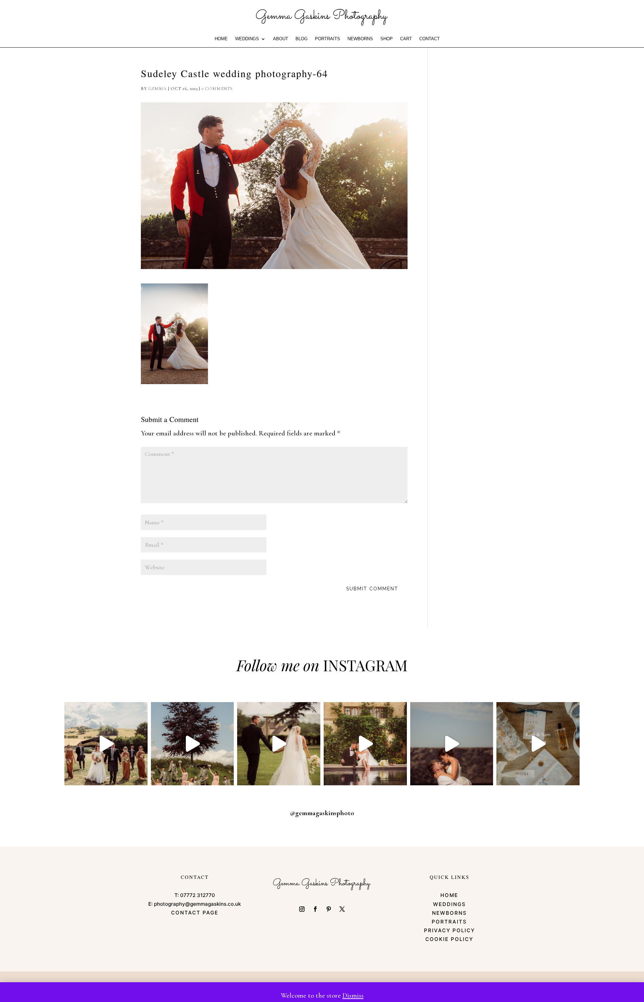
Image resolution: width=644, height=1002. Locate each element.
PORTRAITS (327, 39)
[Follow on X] (342, 909)
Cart (406, 39)
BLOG (302, 39)
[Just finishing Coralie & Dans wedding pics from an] (192, 743)
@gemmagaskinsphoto (322, 813)
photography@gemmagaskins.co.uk (197, 904)
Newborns (360, 39)
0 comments (217, 88)
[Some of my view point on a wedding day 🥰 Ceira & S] (365, 743)
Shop (386, 39)
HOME (221, 39)
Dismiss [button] (353, 995)
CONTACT (429, 39)
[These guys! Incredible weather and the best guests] (538, 743)
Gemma (157, 88)
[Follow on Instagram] (302, 909)
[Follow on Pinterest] (328, 909)
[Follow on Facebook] (315, 909)
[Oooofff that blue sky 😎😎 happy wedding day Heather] (451, 743)
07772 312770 (197, 895)
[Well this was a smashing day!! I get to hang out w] (278, 743)
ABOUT (280, 39)
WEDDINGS (247, 39)
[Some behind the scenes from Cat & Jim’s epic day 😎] (106, 743)
